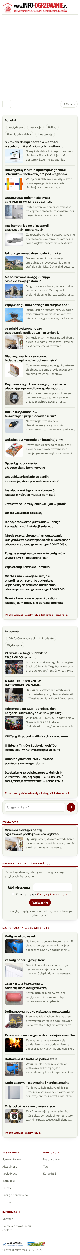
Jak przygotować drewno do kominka (33, 253)
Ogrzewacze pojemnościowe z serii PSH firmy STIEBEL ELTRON (28, 200)
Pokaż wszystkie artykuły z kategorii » (36, 614)
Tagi (46, 1166)
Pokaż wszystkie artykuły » (23, 1132)
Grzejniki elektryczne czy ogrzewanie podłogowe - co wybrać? (32, 330)
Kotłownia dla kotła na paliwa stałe (31, 1059)
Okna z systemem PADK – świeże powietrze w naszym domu (29, 761)
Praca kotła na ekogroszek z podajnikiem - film (40, 1035)
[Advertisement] (40, 56)
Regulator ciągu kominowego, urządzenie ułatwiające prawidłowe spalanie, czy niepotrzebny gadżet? (35, 386)
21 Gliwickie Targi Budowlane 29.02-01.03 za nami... (26, 655)
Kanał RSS (49, 1173)
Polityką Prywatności (52, 894)
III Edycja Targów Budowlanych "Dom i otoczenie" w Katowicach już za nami (32, 748)
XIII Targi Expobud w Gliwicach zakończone (36, 736)
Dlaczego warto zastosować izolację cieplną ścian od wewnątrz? (31, 358)
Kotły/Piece (16, 127)
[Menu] (6, 104)
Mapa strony (51, 1159)
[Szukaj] (71, 807)
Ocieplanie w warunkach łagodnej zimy (34, 440)
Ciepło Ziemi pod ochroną (23, 513)
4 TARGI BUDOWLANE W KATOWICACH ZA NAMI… (23, 683)
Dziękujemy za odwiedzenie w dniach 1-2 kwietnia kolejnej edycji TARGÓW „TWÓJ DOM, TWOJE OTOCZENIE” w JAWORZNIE (35, 777)
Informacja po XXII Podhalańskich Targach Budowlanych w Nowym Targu (34, 711)
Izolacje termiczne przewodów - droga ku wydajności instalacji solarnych (32, 524)
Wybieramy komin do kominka (27, 567)
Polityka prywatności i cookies (16, 1228)
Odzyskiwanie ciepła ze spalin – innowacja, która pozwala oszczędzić (32, 479)
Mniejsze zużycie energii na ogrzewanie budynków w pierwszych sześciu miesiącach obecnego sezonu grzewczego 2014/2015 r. (37, 540)
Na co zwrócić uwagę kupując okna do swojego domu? (27, 279)
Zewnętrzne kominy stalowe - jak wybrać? (35, 504)
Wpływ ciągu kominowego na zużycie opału (37, 305)
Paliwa (52, 127)
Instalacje (35, 127)
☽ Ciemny (69, 103)
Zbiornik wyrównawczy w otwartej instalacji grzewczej (26, 986)
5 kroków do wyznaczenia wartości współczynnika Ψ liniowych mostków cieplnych (33, 144)
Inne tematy (45, 134)
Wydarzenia (14, 645)
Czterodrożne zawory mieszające (30, 1106)
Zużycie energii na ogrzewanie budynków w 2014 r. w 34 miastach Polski (35, 555)
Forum (6, 1202)
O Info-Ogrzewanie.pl (22, 638)
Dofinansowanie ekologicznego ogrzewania (37, 1011)
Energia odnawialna (19, 134)
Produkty (48, 638)
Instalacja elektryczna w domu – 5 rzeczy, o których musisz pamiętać (30, 492)
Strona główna (11, 1159)
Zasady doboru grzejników (25, 960)
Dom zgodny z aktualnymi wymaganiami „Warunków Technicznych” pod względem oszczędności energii (36, 172)
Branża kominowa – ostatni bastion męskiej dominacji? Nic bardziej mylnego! (35, 600)
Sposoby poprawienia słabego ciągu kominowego (25, 466)
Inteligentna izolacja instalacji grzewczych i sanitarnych (27, 228)
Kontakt (7, 1218)
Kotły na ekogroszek (20, 936)
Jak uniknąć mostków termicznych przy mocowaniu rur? (30, 414)
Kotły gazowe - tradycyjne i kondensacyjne (37, 1083)
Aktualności (12, 631)
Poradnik (11, 120)
